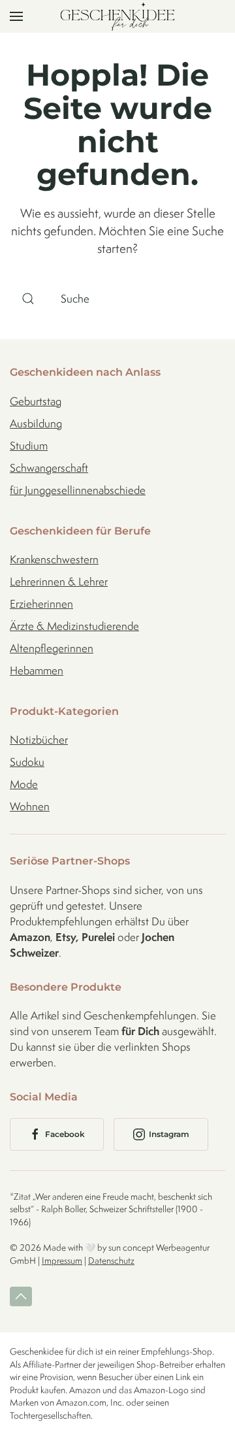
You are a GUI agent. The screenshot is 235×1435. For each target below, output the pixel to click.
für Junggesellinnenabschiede (78, 490)
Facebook (65, 1134)
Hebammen (36, 670)
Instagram (169, 1134)
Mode (24, 784)
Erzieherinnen (41, 604)
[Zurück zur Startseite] (118, 16)
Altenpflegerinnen (51, 648)
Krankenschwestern (54, 559)
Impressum (62, 1260)
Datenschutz (111, 1260)
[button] (16, 16)
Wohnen (30, 806)
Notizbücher (39, 740)
